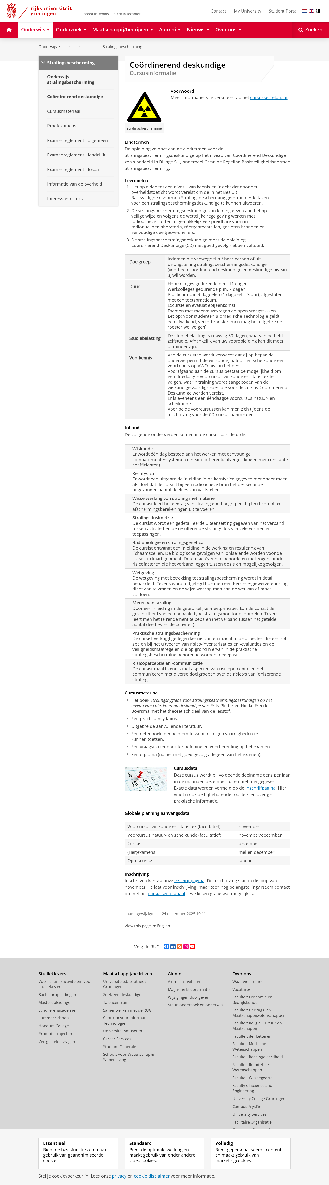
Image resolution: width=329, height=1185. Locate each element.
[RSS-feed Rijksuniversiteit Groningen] (179, 947)
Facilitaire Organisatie (252, 1122)
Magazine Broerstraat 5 (189, 989)
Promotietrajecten (55, 1033)
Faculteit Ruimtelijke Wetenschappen (250, 1067)
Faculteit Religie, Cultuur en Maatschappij (257, 1025)
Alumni (175, 974)
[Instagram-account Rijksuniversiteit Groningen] (186, 947)
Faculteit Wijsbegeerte (252, 1078)
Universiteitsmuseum (122, 1031)
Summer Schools (54, 1018)
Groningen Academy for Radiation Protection (84, 47)
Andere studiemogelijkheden (74, 47)
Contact (218, 11)
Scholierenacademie (57, 1010)
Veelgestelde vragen (57, 1041)
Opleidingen (64, 47)
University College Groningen (258, 1098)
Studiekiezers (52, 974)
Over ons (241, 974)
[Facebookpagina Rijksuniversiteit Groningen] (166, 947)
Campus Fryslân (246, 1106)
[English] (311, 11)
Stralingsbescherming (122, 46)
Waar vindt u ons (247, 981)
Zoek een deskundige (122, 994)
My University (247, 11)
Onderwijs (48, 46)
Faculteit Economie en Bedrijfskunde (252, 999)
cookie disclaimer (152, 1176)
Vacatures (241, 989)
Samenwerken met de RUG (127, 1010)
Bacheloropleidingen (57, 994)
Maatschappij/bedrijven (127, 974)
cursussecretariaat (269, 97)
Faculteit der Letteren (251, 1036)
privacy (119, 1176)
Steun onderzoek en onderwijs (195, 1005)
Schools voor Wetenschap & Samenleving (128, 1057)
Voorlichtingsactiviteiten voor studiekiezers (65, 984)
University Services (249, 1114)
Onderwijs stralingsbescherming (94, 47)
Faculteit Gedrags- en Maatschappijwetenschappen (259, 1012)
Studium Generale (119, 1046)
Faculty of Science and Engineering (252, 1088)
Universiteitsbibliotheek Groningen (124, 984)
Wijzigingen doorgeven (188, 997)
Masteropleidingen (56, 1002)
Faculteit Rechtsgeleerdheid (257, 1057)
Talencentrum (116, 1002)
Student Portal (283, 11)
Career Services (117, 1039)
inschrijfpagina (260, 788)
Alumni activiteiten (185, 981)
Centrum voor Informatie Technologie (126, 1020)
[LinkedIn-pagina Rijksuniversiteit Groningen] (173, 947)
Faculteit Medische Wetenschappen (249, 1046)
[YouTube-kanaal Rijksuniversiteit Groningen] (192, 947)
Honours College (54, 1026)
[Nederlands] (304, 11)
